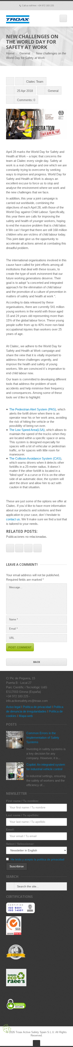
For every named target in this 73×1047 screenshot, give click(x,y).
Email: (10, 829)
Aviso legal (13, 707)
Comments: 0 (26, 100)
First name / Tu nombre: (22, 800)
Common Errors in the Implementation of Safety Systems (42, 737)
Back (36, 662)
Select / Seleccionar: (20, 843)
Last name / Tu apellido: (22, 815)
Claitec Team (34, 81)
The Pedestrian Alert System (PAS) (32, 409)
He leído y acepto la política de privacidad (37, 859)
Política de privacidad (37, 707)
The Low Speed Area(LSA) (27, 430)
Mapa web (26, 716)
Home (10, 53)
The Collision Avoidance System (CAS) (35, 458)
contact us (13, 519)
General (24, 53)
